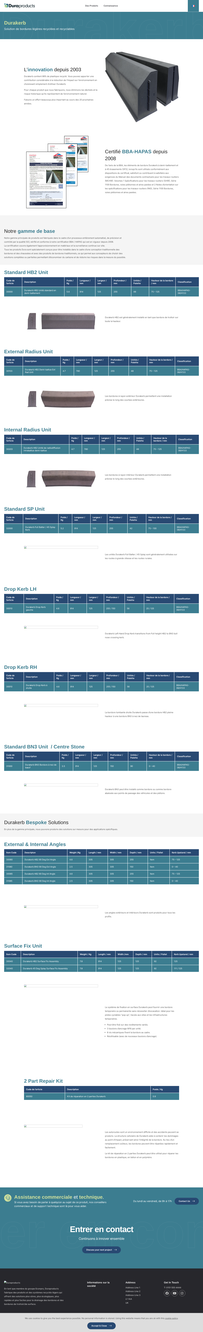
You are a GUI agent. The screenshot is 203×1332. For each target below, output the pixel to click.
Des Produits (91, 5)
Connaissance (111, 5)
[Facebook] (167, 1293)
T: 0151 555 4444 (172, 1287)
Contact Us (184, 1201)
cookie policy (171, 1318)
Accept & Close (99, 1325)
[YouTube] (175, 1293)
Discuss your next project (99, 1249)
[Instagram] (182, 1293)
